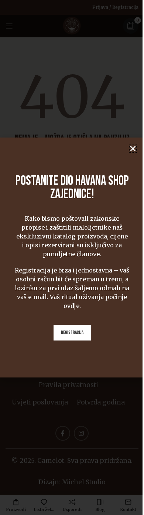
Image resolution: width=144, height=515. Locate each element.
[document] (72, 257)
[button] (133, 148)
